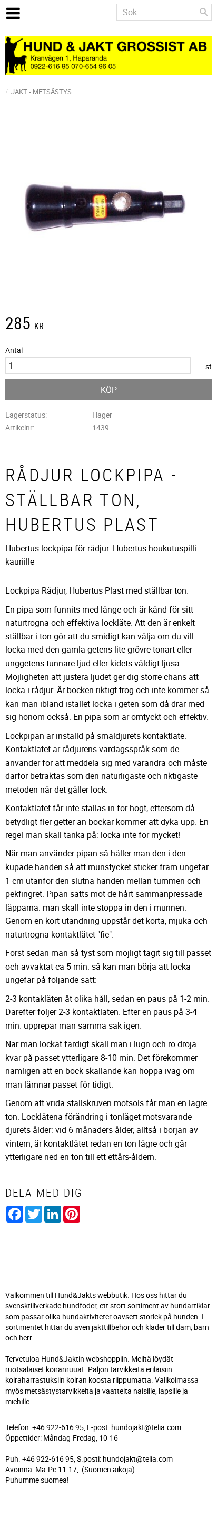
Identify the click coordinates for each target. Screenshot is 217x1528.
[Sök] (204, 12)
